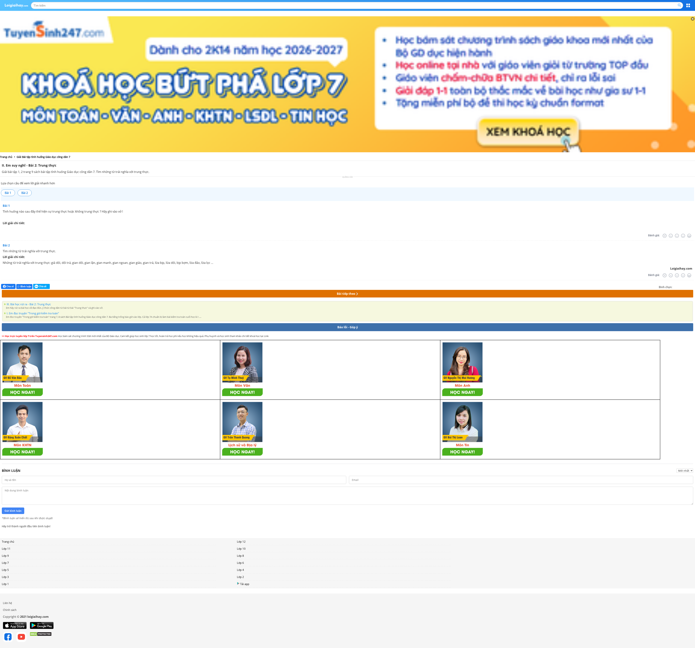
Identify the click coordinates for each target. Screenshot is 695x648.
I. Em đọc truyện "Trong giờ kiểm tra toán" (33, 313)
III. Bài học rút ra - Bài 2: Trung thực (29, 304)
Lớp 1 (5, 584)
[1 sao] (675, 286)
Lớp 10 (241, 548)
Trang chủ (8, 541)
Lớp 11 (6, 548)
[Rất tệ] (664, 235)
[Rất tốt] (689, 235)
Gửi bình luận (13, 510)
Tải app (244, 584)
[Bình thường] (677, 235)
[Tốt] (683, 235)
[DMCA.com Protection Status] (41, 637)
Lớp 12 (241, 541)
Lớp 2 (240, 577)
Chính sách (9, 610)
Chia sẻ (10, 286)
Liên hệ (7, 603)
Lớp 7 (5, 563)
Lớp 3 (5, 577)
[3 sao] (684, 286)
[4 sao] (688, 286)
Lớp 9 (5, 555)
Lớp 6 (240, 563)
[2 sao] (679, 286)
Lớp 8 (240, 555)
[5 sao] (692, 286)
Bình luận (25, 286)
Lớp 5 (5, 570)
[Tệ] (670, 235)
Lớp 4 (240, 570)
